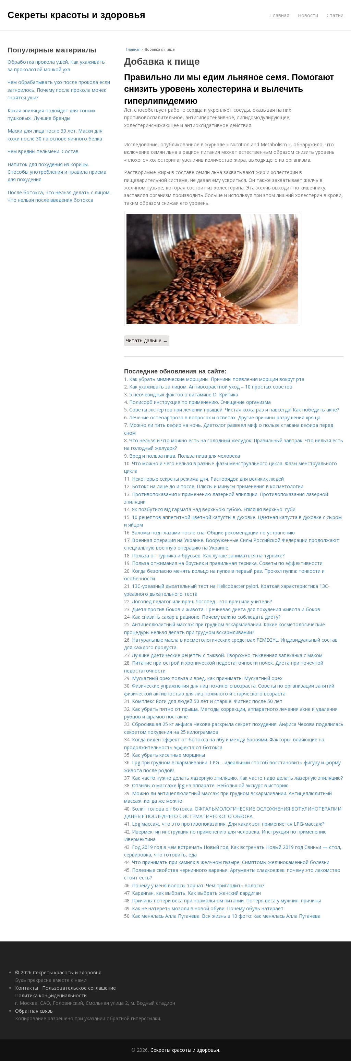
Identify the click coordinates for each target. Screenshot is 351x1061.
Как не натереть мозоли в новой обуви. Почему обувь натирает (207, 908)
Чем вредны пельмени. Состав (43, 151)
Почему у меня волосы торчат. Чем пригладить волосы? (198, 885)
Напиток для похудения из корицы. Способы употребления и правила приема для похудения (57, 172)
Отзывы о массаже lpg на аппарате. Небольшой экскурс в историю (210, 785)
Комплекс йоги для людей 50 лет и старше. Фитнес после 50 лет (207, 701)
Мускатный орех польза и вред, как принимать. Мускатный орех (207, 678)
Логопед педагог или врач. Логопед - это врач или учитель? (202, 601)
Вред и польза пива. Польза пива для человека (184, 456)
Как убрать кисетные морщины (168, 755)
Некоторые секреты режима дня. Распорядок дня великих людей (208, 479)
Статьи (335, 15)
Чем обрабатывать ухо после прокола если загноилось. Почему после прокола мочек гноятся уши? (59, 90)
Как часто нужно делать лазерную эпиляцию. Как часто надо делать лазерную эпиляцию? (237, 778)
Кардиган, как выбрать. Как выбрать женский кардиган (196, 893)
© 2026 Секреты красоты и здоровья (58, 972)
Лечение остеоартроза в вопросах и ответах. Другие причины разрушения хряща (224, 417)
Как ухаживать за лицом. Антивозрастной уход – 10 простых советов (210, 386)
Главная (279, 15)
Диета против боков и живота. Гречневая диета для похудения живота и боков (226, 609)
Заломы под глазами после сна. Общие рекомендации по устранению (213, 532)
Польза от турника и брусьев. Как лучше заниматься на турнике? (208, 555)
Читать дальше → (147, 340)
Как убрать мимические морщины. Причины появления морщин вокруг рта (216, 379)
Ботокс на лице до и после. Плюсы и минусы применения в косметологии (217, 486)
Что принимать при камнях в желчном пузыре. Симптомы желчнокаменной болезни (230, 862)
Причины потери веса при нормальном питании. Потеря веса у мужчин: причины (226, 900)
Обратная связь (34, 1011)
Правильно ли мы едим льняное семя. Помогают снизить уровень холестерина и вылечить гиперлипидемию (229, 89)
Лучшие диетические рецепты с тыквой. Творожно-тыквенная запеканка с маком (227, 655)
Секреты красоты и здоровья (76, 14)
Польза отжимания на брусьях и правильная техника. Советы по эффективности (227, 563)
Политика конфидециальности (51, 995)
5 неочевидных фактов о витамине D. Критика (183, 394)
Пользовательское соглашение (79, 988)
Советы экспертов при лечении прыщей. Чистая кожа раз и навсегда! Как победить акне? (234, 409)
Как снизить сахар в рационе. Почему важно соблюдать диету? (206, 617)
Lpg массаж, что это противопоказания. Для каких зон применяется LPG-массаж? (228, 824)
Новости (308, 15)
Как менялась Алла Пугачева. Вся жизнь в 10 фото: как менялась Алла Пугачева (226, 916)
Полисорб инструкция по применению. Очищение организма (200, 402)
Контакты (26, 988)
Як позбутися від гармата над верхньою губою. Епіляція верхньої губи (213, 509)
